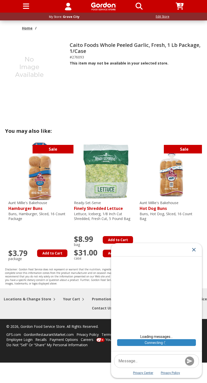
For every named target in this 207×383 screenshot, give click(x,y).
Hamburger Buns (27, 205)
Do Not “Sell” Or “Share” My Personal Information (47, 344)
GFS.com (13, 334)
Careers (87, 339)
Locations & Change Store (27, 299)
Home (27, 28)
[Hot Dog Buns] (171, 171)
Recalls (41, 339)
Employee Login (19, 339)
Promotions (102, 299)
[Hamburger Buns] (40, 171)
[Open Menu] (26, 6)
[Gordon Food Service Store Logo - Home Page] (103, 6)
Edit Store (162, 16)
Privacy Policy (87, 334)
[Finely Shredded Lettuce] (105, 171)
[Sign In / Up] (68, 6)
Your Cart (71, 299)
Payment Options (63, 339)
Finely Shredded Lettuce (98, 205)
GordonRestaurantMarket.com (49, 334)
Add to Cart (52, 253)
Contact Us (102, 308)
